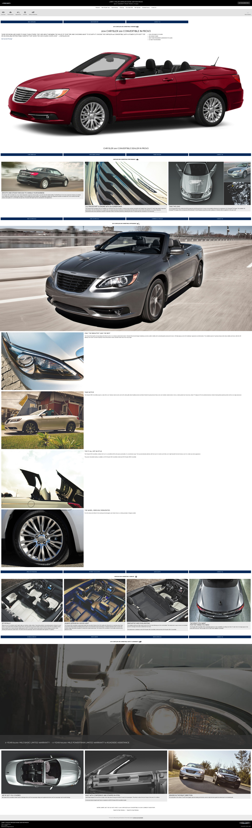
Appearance (18, 14)
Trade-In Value (157, 154)
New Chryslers (32, 21)
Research (98, 7)
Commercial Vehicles (157, 218)
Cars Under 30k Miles (94, 154)
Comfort (25, 14)
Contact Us (153, 7)
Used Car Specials (94, 218)
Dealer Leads (248, 826)
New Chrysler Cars (106, 7)
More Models (248, 14)
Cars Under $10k (129, 7)
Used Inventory (114, 7)
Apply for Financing (32, 571)
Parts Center (94, 636)
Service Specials (157, 636)
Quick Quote (157, 571)
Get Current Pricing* (6, 39)
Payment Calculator (94, 571)
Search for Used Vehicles (133, 810)
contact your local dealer (138, 817)
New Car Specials (31, 218)
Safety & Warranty (33, 14)
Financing (122, 7)
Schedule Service (146, 7)
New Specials (137, 7)
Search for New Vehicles (119, 810)
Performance (10, 14)
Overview (3, 14)
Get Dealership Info (244, 2)
